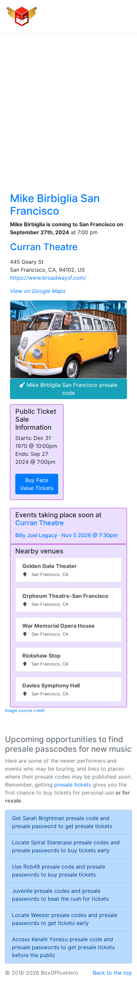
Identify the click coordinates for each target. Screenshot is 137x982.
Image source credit (25, 710)
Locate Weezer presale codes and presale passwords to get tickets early (64, 919)
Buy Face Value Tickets (37, 484)
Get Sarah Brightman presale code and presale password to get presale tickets (62, 822)
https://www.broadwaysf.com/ (48, 277)
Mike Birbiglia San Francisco (55, 204)
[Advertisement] (68, 104)
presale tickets (72, 784)
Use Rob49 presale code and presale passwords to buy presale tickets (58, 870)
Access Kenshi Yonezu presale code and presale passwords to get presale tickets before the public (63, 947)
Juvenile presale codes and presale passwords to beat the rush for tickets (60, 894)
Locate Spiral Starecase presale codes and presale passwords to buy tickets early (66, 846)
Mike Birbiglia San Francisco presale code (71, 389)
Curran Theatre (43, 246)
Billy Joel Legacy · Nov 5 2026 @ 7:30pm (66, 535)
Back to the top (112, 972)
